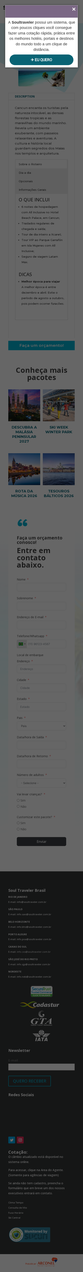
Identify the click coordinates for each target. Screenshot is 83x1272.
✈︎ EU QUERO (41, 59)
